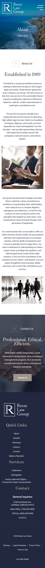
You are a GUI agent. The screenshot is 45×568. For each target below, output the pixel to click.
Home (19, 36)
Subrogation (16, 475)
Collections (16, 470)
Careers (16, 447)
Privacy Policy (34, 545)
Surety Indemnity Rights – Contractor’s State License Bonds (16, 480)
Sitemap (6, 545)
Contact (16, 451)
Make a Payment (16, 456)
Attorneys (16, 442)
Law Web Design (22, 559)
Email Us (22, 517)
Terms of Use (22, 549)
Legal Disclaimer (19, 545)
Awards (16, 438)
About (16, 433)
